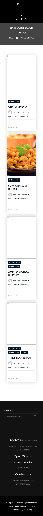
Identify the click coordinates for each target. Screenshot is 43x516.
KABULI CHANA (27, 38)
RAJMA (24, 352)
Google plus (26, 19)
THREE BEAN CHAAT (19, 358)
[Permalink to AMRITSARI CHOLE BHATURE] (21, 258)
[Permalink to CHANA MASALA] (21, 97)
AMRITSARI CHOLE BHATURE (18, 273)
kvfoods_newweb (20, 112)
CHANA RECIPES (14, 262)
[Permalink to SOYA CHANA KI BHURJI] (21, 175)
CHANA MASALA (17, 107)
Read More (12, 127)
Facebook (21, 19)
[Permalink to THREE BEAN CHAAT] (21, 344)
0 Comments (24, 116)
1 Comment (24, 284)
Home (11, 38)
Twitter (17, 19)
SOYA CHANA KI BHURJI (17, 187)
